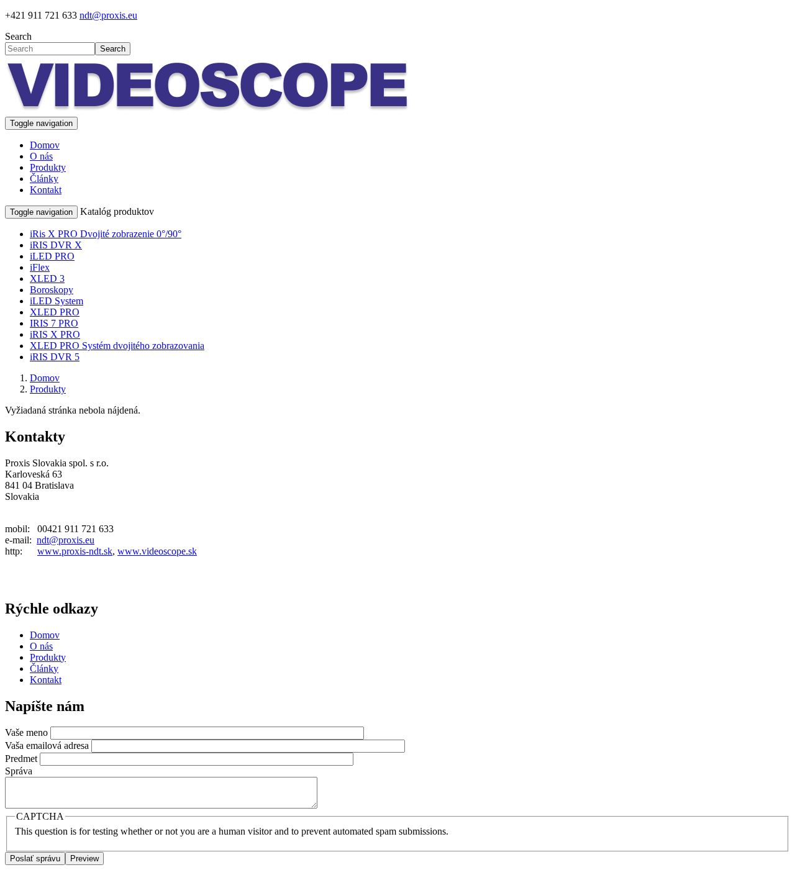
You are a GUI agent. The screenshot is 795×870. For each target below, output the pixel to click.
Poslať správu (35, 858)
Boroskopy (51, 289)
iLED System (56, 301)
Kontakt (45, 189)
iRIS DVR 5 (55, 356)
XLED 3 (47, 278)
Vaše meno (26, 732)
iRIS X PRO (55, 334)
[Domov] (207, 111)
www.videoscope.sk (157, 551)
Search (18, 36)
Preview (84, 858)
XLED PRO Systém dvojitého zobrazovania (117, 345)
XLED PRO (55, 312)
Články (44, 178)
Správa (18, 771)
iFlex (40, 267)
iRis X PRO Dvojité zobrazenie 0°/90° (105, 234)
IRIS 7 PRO (54, 323)
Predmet (21, 758)
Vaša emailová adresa (47, 745)
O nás (41, 156)
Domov (45, 145)
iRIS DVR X (56, 245)
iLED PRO (52, 256)
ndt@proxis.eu (108, 15)
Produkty (48, 167)
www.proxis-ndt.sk (74, 551)
